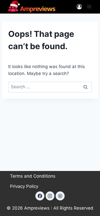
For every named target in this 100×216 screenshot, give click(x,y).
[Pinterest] (60, 195)
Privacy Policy (24, 186)
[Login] (79, 7)
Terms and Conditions (32, 176)
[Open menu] (89, 7)
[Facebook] (39, 195)
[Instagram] (50, 195)
